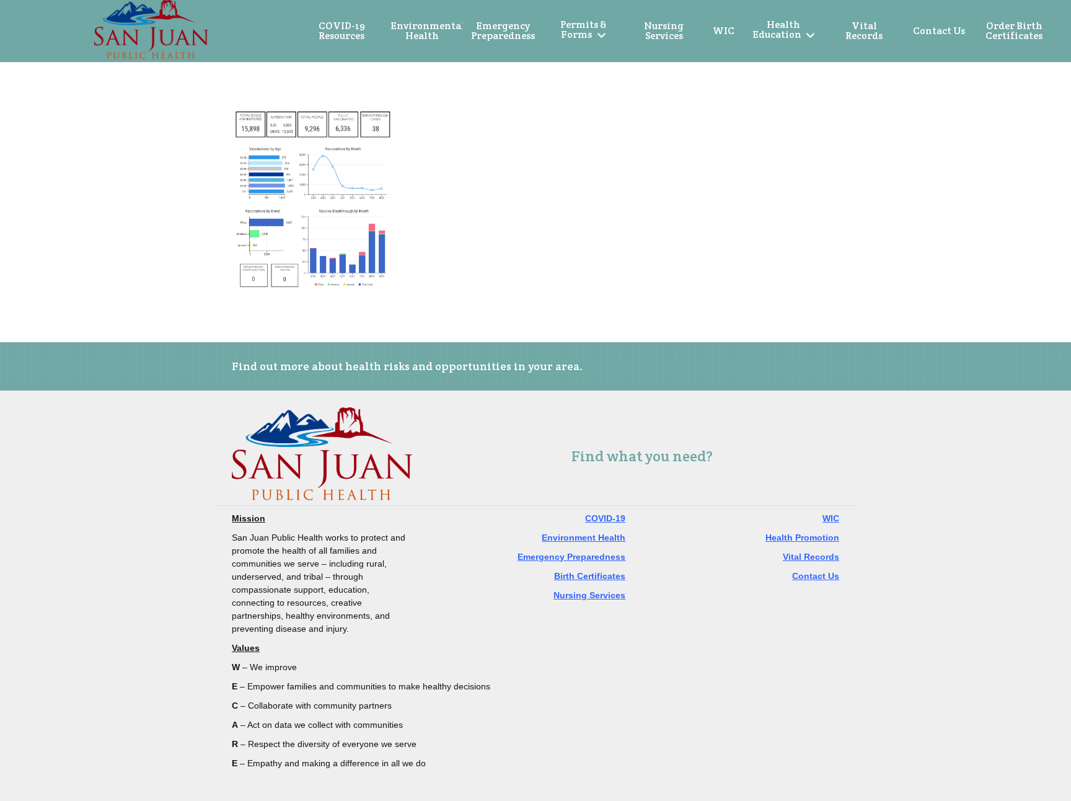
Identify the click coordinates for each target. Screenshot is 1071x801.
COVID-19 (605, 518)
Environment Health (583, 537)
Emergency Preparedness (571, 557)
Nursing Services (589, 595)
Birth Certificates (589, 576)
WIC (830, 518)
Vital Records (811, 557)
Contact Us (815, 576)
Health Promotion (802, 537)
